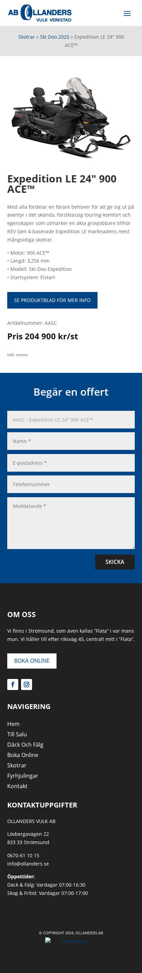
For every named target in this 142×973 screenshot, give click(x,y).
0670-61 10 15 (23, 855)
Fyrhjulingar (22, 776)
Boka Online (32, 660)
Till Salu (17, 735)
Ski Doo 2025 (54, 37)
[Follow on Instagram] (26, 684)
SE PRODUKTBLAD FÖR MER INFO (52, 300)
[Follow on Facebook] (12, 684)
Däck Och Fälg (25, 745)
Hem (13, 724)
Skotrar (26, 37)
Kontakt (17, 787)
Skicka (114, 562)
